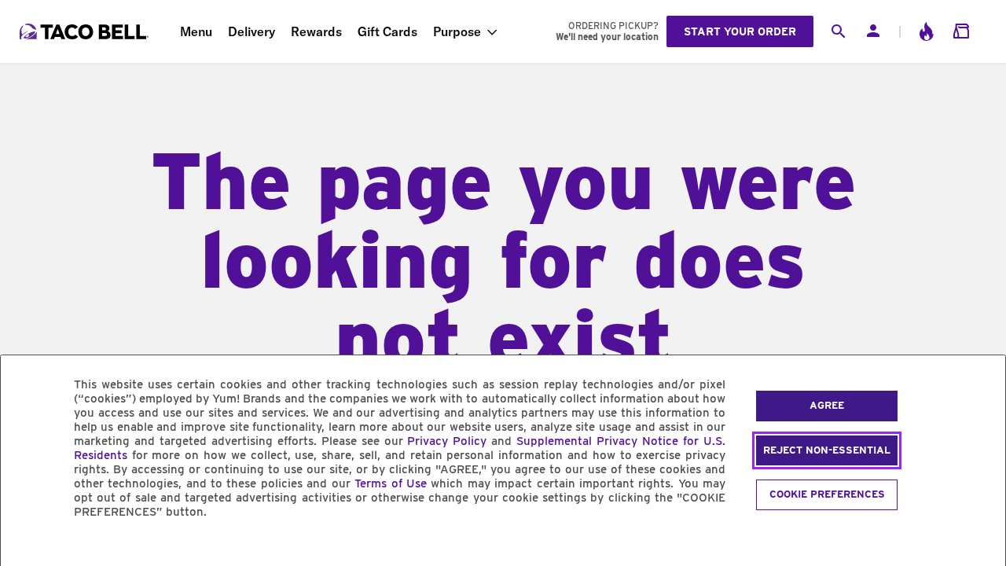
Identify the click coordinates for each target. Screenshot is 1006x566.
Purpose (457, 31)
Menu (196, 31)
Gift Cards (387, 31)
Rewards (316, 31)
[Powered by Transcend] (26, 547)
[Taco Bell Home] (86, 31)
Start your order (740, 31)
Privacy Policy (446, 441)
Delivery (251, 31)
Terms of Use (390, 483)
